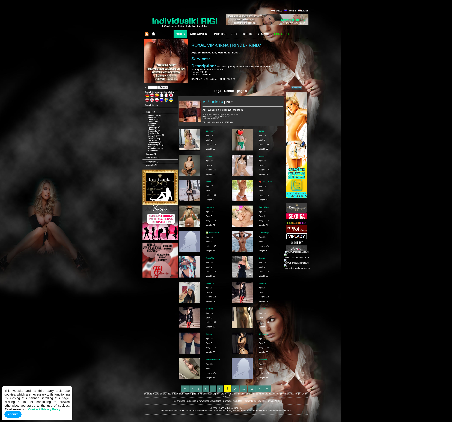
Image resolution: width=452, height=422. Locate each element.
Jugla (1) (151, 125)
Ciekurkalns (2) (154, 121)
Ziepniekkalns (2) (155, 148)
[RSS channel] (146, 35)
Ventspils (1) (151, 165)
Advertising (215, 401)
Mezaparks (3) (154, 131)
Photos (220, 34)
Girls (180, 34)
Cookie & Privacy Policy (268, 401)
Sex (234, 34)
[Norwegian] (152, 101)
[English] (152, 97)
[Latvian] (147, 101)
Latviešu (278, 11)
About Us (237, 401)
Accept (13, 414)
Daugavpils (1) (152, 161)
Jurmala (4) (151, 154)
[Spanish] (157, 97)
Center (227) (153, 119)
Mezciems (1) (153, 133)
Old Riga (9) (153, 137)
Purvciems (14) (154, 141)
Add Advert (199, 34)
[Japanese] (171, 97)
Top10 (247, 34)
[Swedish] (166, 101)
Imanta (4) (152, 123)
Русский (292, 11)
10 (235, 389)
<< (185, 389)
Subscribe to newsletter (197, 401)
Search (263, 34)
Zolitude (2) (152, 150)
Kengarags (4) (154, 127)
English (304, 11)
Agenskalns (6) (154, 115)
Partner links (250, 401)
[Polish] (157, 101)
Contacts (227, 401)
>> (267, 389)
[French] (161, 97)
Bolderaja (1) (153, 117)
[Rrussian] (161, 101)
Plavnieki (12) (154, 139)
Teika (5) (151, 146)
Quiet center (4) (154, 143)
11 (243, 389)
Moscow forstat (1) (156, 135)
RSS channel (178, 401)
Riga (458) (150, 112)
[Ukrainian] (171, 101)
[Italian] (166, 97)
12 (252, 389)
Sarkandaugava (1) (156, 145)
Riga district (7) (153, 158)
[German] (147, 97)
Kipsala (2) (152, 129)
